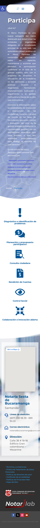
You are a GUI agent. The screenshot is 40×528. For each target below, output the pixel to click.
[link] (3, 8)
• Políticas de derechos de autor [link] (18, 474)
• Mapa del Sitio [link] (12, 482)
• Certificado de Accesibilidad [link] (17, 477)
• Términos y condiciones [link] (15, 467)
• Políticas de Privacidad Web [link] (17, 480)
